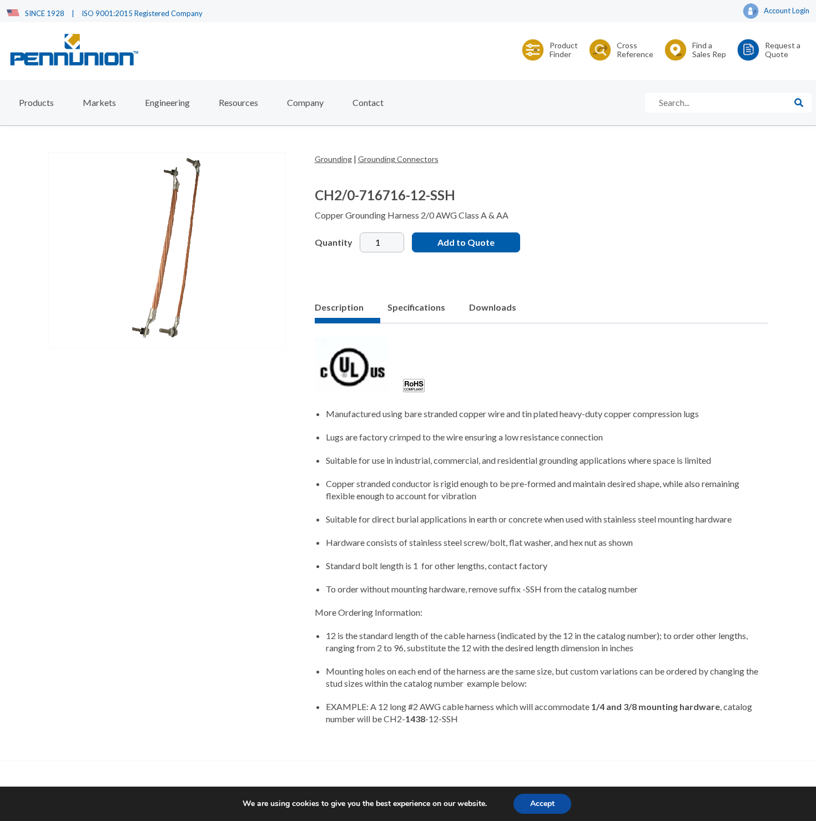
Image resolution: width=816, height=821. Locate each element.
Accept (542, 803)
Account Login (786, 10)
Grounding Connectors (398, 159)
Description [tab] (339, 307)
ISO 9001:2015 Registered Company (142, 13)
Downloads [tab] (492, 307)
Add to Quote (466, 242)
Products (36, 102)
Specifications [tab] (416, 307)
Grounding (333, 159)
